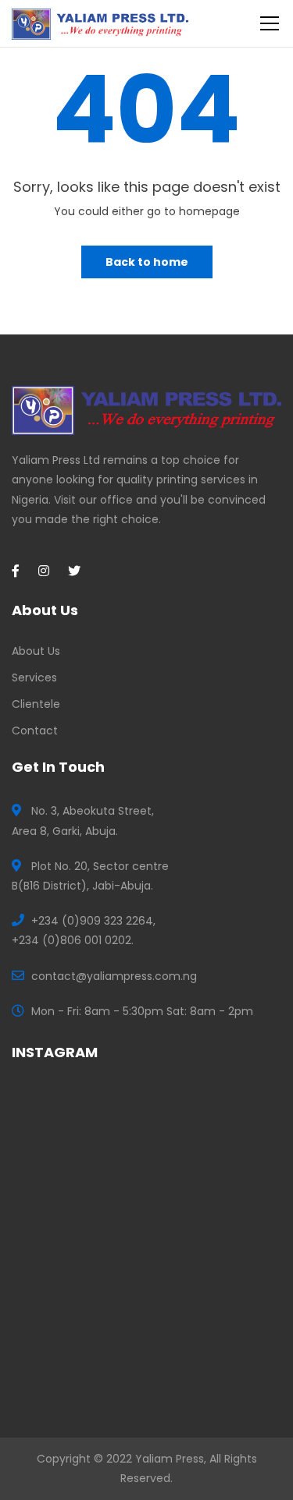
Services (34, 677)
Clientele (36, 704)
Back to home (146, 262)
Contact (35, 730)
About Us (36, 651)
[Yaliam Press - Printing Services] (100, 23)
